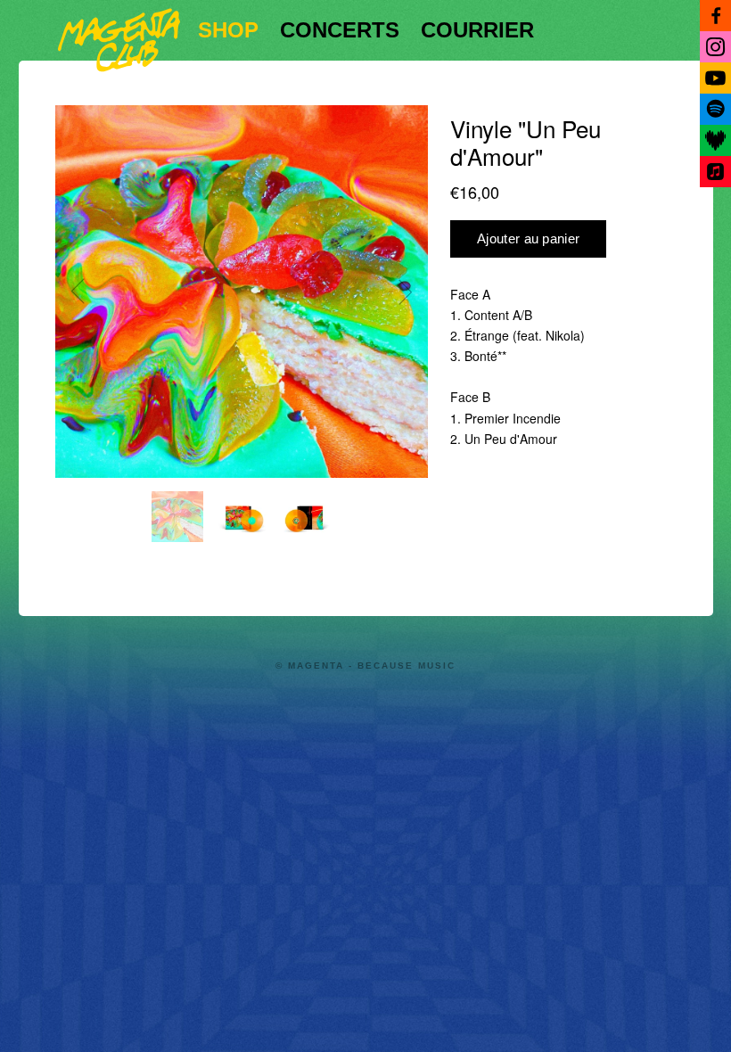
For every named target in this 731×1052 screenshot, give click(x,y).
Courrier (477, 30)
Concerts (339, 30)
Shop (228, 30)
